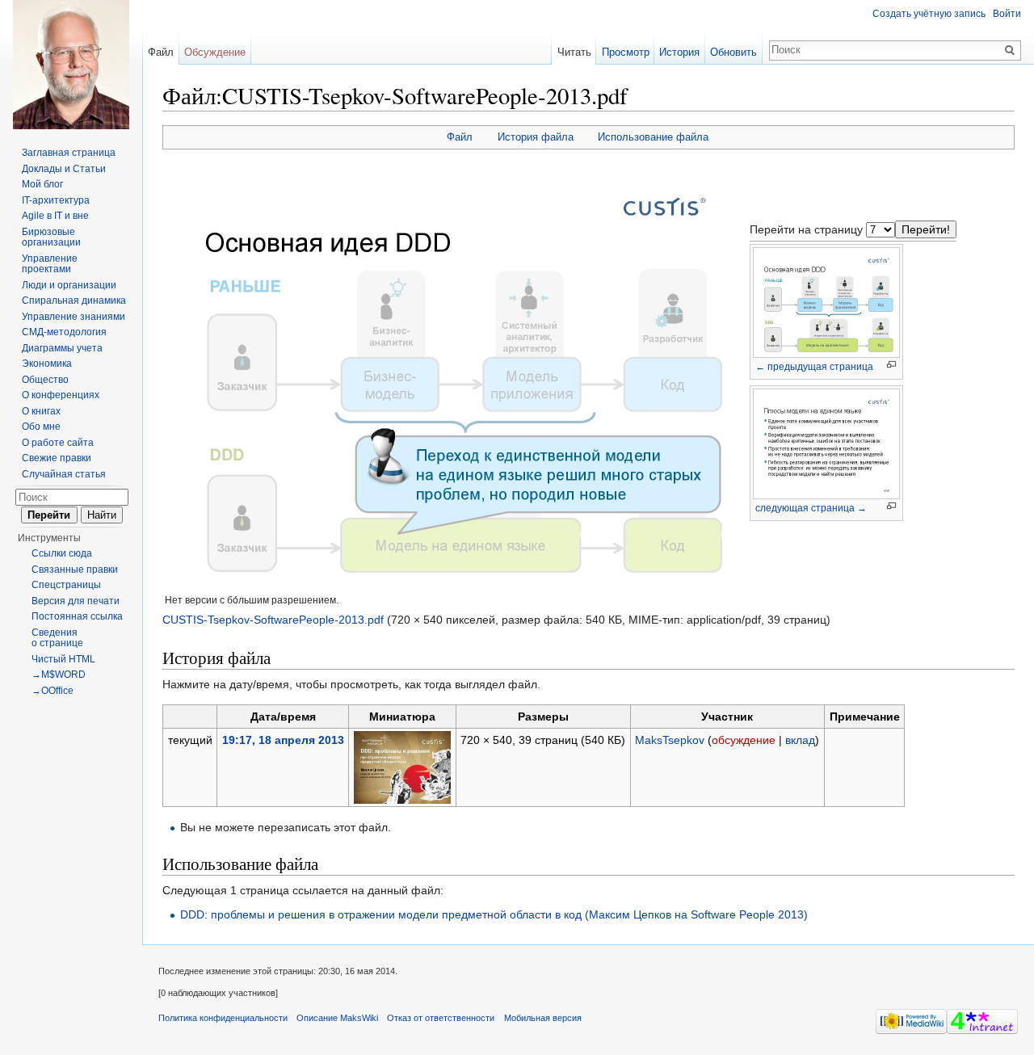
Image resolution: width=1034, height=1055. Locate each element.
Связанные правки (75, 569)
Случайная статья (64, 474)
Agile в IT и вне (55, 215)
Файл (460, 137)
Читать (574, 52)
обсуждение (744, 739)
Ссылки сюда (62, 553)
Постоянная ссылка (77, 616)
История (679, 52)
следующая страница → (811, 508)
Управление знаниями (73, 316)
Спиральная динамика (74, 300)
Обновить (733, 52)
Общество (45, 379)
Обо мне (41, 426)
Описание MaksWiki (337, 1018)
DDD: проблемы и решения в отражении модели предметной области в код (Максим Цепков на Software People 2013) (494, 914)
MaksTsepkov (669, 739)
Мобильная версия (543, 1018)
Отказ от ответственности (440, 1018)
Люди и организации (69, 285)
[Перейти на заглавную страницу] (71, 64)
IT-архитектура (56, 200)
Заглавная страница (69, 152)
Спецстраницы (66, 585)
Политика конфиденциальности (223, 1018)
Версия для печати (76, 601)
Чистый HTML (63, 659)
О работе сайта (58, 442)
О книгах (41, 411)
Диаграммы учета (62, 348)
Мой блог (42, 184)
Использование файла (653, 137)
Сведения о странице (57, 638)
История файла (536, 137)
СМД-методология (64, 332)
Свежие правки (56, 458)
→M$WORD (59, 674)
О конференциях (60, 395)
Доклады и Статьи (64, 168)
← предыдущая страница (814, 366)
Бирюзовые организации (51, 237)
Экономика (47, 363)
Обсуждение (215, 52)
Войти (1007, 13)
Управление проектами (50, 264)
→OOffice (53, 690)
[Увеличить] (891, 364)
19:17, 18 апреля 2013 (283, 739)
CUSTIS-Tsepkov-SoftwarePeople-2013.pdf (273, 619)
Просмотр (625, 52)
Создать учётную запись (929, 13)
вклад (800, 739)
